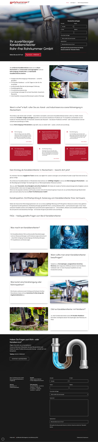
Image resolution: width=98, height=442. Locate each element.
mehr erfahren (28, 141)
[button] (3, 439)
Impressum (85, 437)
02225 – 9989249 (33, 54)
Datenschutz (80, 437)
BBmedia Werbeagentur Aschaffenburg (26, 437)
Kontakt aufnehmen (19, 359)
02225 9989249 (20, 354)
